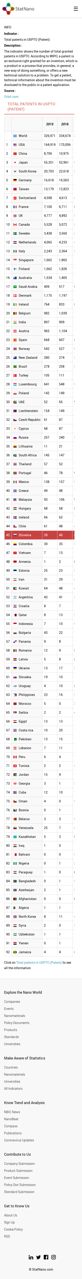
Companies (12, 1001)
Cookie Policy (13, 1229)
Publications (13, 1133)
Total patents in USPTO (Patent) (39, 962)
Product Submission (18, 1170)
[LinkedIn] (31, 1258)
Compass (11, 1126)
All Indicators (13, 1088)
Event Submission (16, 1177)
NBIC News (12, 1112)
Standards (11, 1037)
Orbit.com (11, 96)
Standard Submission (19, 1192)
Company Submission (19, 1163)
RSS (7, 1236)
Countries (11, 1067)
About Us (10, 1215)
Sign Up (9, 1222)
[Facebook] (46, 1258)
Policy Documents (16, 1023)
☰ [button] (75, 8)
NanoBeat (11, 1119)
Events (9, 1008)
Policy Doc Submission (20, 1185)
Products (10, 1030)
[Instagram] (53, 1258)
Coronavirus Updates (19, 1140)
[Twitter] (38, 1258)
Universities (12, 1044)
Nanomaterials (14, 1016)
